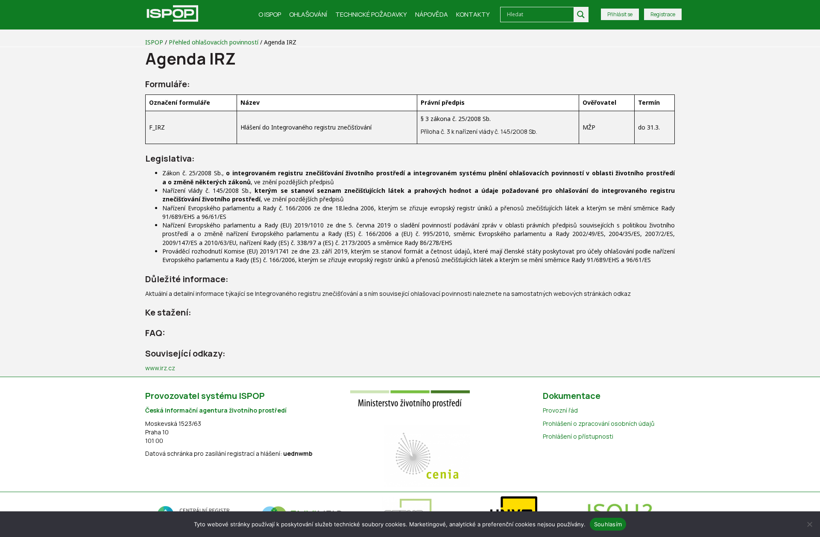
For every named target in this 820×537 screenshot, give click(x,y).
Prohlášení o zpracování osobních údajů (598, 423)
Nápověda (431, 14)
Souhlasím (608, 523)
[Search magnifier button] (581, 14)
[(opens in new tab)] (410, 399)
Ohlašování (308, 14)
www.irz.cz (160, 368)
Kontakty (473, 14)
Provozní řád (560, 410)
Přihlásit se (620, 14)
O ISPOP (269, 14)
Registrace (662, 14)
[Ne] (809, 524)
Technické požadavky (371, 14)
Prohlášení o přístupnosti (578, 436)
